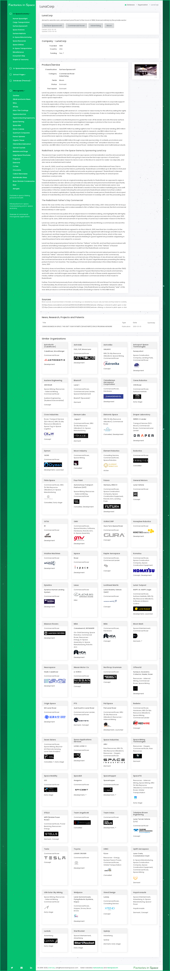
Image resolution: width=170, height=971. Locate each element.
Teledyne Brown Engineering (140, 813)
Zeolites (16, 95)
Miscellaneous (18, 52)
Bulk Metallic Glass (20, 177)
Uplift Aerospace (141, 849)
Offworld (137, 667)
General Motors (140, 480)
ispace (77, 553)
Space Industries (111, 739)
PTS (75, 703)
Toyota (77, 849)
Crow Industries (51, 414)
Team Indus (109, 812)
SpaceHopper (110, 776)
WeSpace (78, 892)
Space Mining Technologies (139, 740)
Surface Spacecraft (20, 26)
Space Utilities (18, 45)
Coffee (15, 166)
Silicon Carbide (18, 129)
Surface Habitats (19, 33)
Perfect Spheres (19, 136)
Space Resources (19, 41)
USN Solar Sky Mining (53, 892)
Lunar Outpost (139, 585)
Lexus (76, 585)
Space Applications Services (82, 740)
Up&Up (107, 931)
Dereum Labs (80, 414)
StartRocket (79, 931)
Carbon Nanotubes (20, 174)
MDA (76, 624)
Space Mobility (50, 776)
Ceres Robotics (140, 380)
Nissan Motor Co (81, 667)
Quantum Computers (21, 133)
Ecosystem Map (19, 56)
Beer (14, 185)
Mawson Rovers (51, 624)
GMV (76, 521)
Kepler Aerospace (112, 553)
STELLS (47, 812)
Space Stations (19, 30)
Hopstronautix (139, 892)
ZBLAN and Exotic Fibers (21, 99)
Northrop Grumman (113, 667)
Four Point (78, 480)
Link (155, 77)
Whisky (15, 107)
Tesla (46, 849)
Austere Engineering (53, 380)
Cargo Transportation (21, 22)
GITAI (46, 521)
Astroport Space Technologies (140, 345)
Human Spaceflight (20, 19)
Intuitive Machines (52, 553)
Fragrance (16, 159)
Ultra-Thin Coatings (20, 110)
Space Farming (18, 122)
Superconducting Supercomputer (24, 118)
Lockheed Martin (111, 585)
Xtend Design (109, 892)
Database (131, 5)
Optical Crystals (19, 148)
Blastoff (77, 380)
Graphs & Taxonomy (20, 59)
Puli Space (108, 703)
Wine (15, 103)
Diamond (16, 163)
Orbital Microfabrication (22, 144)
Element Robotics (111, 451)
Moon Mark (138, 624)
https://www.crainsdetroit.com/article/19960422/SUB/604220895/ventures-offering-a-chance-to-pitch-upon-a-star (85, 305)
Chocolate (17, 170)
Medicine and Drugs (20, 151)
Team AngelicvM (81, 812)
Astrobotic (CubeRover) (50, 345)
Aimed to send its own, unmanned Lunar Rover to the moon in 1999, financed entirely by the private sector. (84, 20)
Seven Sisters (50, 739)
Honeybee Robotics (142, 521)
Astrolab (78, 345)
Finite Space (49, 480)
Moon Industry (80, 451)
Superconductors (19, 114)
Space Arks (17, 125)
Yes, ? (61, 53)
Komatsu (137, 553)
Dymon (47, 451)
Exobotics (137, 451)
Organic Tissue (18, 140)
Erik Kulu (51, 968)
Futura (106, 480)
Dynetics (48, 585)
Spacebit (78, 776)
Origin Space (50, 703)
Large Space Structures (21, 155)
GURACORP (109, 521)
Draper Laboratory (141, 414)
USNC (106, 849)
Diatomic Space (111, 414)
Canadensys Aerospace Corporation (109, 382)
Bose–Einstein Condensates (24, 181)
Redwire (136, 703)
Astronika (108, 345)
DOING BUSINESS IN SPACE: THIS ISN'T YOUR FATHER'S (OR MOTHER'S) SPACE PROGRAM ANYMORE (77, 326)
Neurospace (49, 667)
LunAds (47, 931)
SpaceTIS (137, 776)
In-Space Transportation (22, 48)
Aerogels (16, 189)
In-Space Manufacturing (22, 37)
